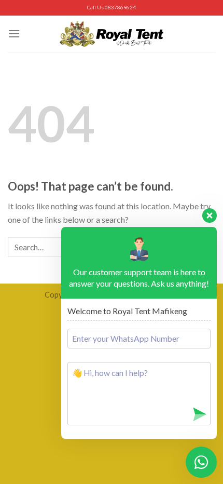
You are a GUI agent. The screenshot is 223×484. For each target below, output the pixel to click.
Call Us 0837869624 (111, 7)
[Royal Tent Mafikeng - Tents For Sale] (111, 33)
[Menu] (14, 33)
